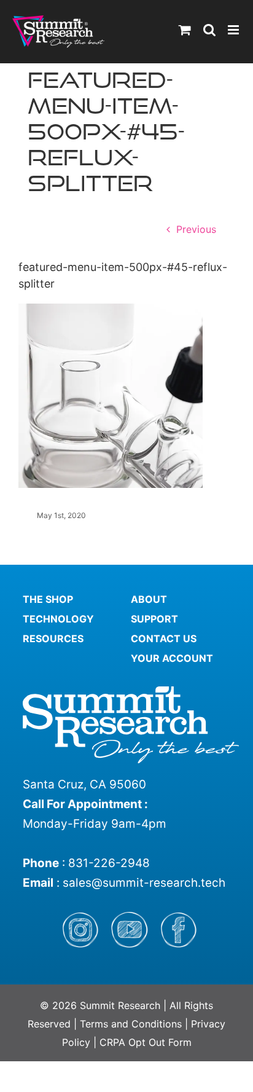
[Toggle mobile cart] (185, 29)
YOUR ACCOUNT (172, 658)
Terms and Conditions (132, 1024)
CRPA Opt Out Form (145, 1042)
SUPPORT (154, 619)
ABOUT (149, 599)
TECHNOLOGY (58, 619)
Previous (196, 229)
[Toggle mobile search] (209, 29)
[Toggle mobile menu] (234, 29)
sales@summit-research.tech (144, 883)
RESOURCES (53, 638)
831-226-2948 (109, 863)
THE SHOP (48, 599)
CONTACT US (164, 638)
